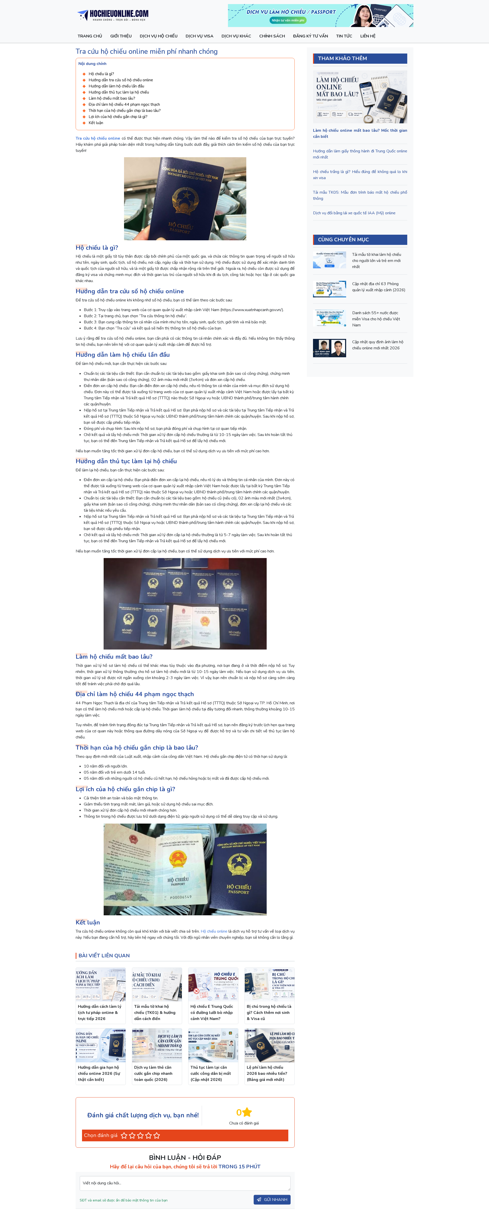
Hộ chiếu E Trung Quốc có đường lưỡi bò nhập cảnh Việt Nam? (212, 1013)
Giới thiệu (121, 36)
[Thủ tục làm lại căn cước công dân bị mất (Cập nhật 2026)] (213, 1045)
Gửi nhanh (275, 1199)
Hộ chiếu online (214, 931)
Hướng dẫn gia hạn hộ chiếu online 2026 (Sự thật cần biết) (99, 1073)
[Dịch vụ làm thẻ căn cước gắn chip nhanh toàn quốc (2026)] (157, 1045)
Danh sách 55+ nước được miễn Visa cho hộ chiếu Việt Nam (376, 319)
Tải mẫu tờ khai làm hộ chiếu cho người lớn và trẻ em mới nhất (376, 261)
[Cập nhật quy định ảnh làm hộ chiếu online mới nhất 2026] (329, 348)
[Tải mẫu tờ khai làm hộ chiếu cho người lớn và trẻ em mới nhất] (329, 260)
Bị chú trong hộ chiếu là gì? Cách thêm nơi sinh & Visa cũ (269, 1013)
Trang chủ (90, 36)
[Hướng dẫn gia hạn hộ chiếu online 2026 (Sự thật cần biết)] (101, 1045)
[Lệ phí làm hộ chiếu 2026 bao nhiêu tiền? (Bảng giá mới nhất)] (269, 1045)
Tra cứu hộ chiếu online (98, 138)
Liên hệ (368, 36)
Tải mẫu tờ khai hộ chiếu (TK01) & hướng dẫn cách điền (154, 1013)
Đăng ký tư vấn (310, 36)
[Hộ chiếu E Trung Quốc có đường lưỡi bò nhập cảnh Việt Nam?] (213, 985)
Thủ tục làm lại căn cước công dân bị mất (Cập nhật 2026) (211, 1073)
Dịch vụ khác (236, 36)
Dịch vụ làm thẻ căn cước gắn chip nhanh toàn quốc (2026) (153, 1073)
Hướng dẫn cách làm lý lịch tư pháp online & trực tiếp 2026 (99, 1013)
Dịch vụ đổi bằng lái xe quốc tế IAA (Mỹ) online (354, 213)
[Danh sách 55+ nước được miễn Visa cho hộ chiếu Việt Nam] (329, 318)
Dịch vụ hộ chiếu (159, 36)
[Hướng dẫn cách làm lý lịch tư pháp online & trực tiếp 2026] (101, 985)
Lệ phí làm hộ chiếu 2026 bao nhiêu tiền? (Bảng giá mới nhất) (267, 1073)
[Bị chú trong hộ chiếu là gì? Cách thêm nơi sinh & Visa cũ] (269, 985)
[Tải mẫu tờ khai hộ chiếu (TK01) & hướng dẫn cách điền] (157, 985)
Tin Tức (344, 36)
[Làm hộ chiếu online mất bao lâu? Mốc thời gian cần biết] (360, 96)
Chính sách (272, 36)
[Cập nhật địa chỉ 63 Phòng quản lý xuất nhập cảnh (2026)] (329, 289)
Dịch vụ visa (199, 36)
